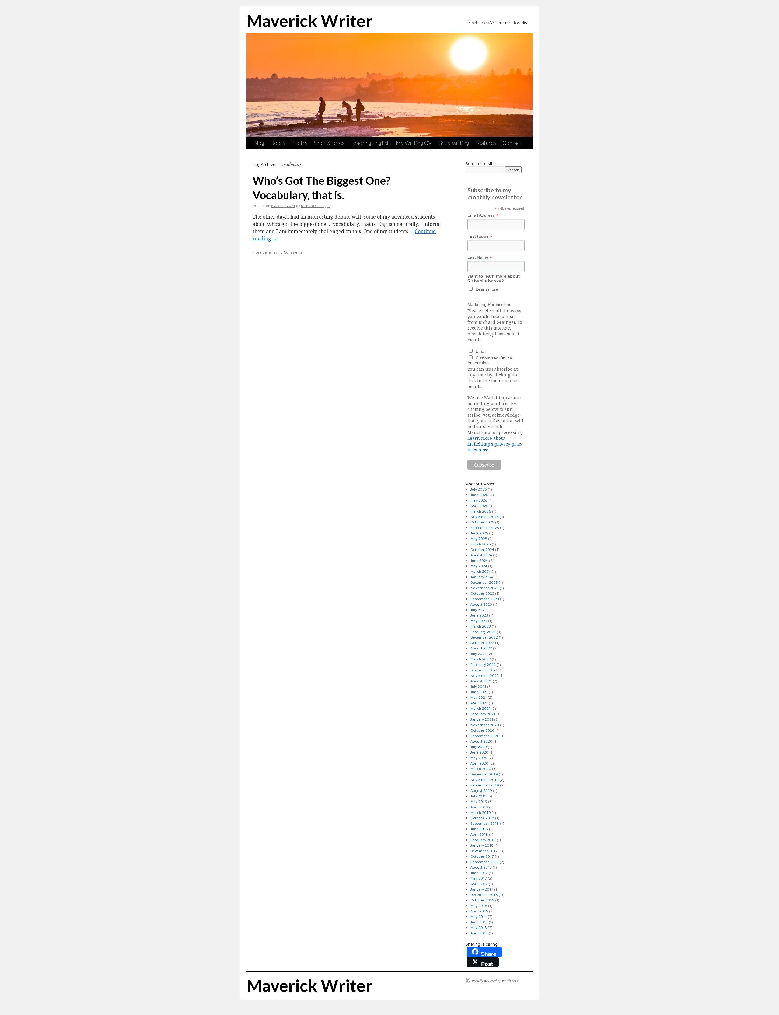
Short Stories (329, 142)
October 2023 (482, 593)
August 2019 (481, 790)
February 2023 (483, 631)
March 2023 (480, 626)
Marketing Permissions (489, 304)
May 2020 (478, 757)
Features (485, 142)
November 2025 (484, 516)
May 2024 (478, 566)
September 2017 (484, 861)
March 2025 (480, 544)
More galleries (265, 252)
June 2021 (479, 692)
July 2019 (478, 796)
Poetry (299, 142)
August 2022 (481, 648)
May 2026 (478, 500)
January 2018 (482, 845)
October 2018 (482, 818)
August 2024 (481, 555)
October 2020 (482, 730)
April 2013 (479, 933)
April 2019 (479, 807)
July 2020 (478, 746)
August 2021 (481, 681)
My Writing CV (414, 142)
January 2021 (481, 719)
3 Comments (291, 252)
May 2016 (478, 905)
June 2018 (479, 829)
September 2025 (484, 527)
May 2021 (478, 697)
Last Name (479, 257)
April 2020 (479, 763)
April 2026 (479, 505)
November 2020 (484, 725)
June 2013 (479, 922)
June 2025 (479, 533)
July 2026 (478, 489)
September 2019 (484, 785)
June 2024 (479, 560)
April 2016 (479, 911)
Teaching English (370, 142)
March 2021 (480, 708)
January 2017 (481, 889)
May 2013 (478, 927)
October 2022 (482, 642)
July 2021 (478, 686)
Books (278, 142)
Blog (258, 142)
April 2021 (479, 703)
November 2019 (484, 779)
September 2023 (484, 599)
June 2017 (479, 872)
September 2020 (484, 735)
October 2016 (482, 900)
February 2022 (483, 664)
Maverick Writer (309, 21)
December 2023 (484, 582)
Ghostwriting (453, 142)
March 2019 (480, 812)
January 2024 (482, 577)
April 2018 (479, 834)
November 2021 (484, 675)
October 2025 (482, 522)
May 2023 (478, 620)
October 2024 (482, 549)
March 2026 (480, 511)
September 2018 (484, 823)
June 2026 (479, 494)
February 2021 (482, 714)
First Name (479, 236)
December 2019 (484, 774)
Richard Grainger (315, 205)
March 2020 (480, 768)
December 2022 (484, 637)
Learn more (487, 289)
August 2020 (481, 741)
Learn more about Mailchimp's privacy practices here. (495, 444)
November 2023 (484, 588)
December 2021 (484, 670)
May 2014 (478, 916)
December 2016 (484, 894)
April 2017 (479, 883)
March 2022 (480, 659)
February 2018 (483, 840)
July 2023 (478, 609)
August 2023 (481, 604)
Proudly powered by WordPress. (495, 980)
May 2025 (478, 538)
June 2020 (479, 752)
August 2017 (481, 867)
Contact (512, 142)
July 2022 (478, 653)
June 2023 (479, 615)
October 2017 (482, 856)
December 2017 (484, 851)
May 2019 (478, 801)
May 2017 (478, 878)
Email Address (482, 215)
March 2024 (480, 571)
